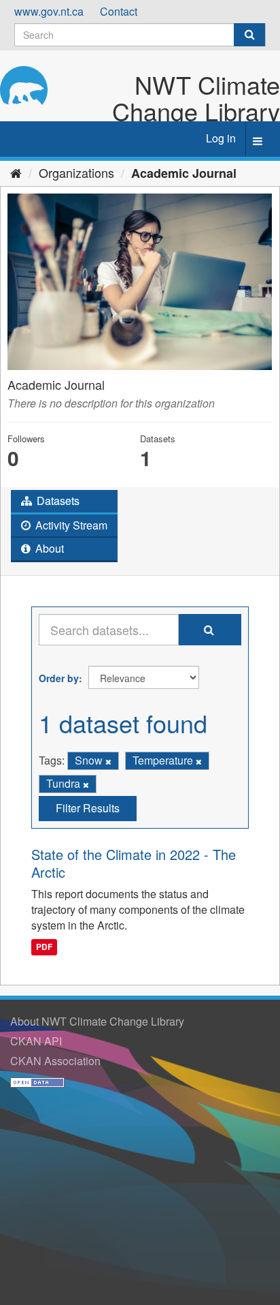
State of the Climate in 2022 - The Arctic (133, 863)
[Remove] (108, 761)
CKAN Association (55, 1061)
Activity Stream (70, 525)
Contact (118, 11)
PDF (44, 947)
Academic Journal (184, 173)
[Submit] (249, 34)
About (48, 548)
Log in (221, 138)
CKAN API (36, 1041)
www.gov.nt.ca (49, 11)
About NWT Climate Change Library (97, 1021)
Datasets (57, 500)
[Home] (16, 172)
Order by (59, 678)
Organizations (76, 172)
